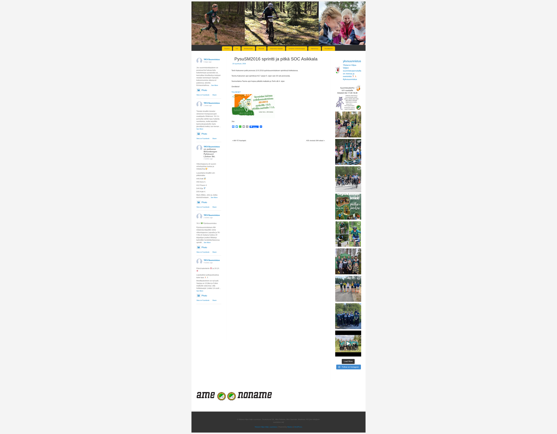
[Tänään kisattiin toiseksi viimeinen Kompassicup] (348, 124)
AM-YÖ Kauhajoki (239, 140)
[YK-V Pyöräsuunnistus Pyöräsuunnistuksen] (348, 179)
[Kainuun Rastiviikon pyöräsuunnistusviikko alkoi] (348, 289)
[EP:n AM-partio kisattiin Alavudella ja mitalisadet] (348, 316)
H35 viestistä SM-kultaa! (315, 140)
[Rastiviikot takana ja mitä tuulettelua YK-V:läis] (348, 261)
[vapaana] (210, 400)
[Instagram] (361, 6)
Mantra (289, 427)
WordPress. (298, 427)
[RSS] (356, 6)
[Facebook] (346, 6)
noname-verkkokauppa (297, 48)
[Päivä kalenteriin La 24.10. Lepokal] (348, 207)
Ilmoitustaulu (248, 48)
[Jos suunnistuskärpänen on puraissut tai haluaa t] (348, 97)
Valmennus (314, 48)
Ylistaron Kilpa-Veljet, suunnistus (266, 427)
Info (237, 48)
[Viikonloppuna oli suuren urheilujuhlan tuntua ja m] (348, 152)
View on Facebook (202, 95)
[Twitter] (351, 6)
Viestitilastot (328, 48)
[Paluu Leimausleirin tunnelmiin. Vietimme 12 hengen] (348, 343)
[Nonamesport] (243, 400)
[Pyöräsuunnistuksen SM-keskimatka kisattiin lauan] (348, 234)
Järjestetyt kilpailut (276, 48)
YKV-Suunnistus (212, 59)
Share (214, 95)
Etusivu (227, 48)
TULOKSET (236, 92)
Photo (204, 90)
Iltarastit (261, 48)
